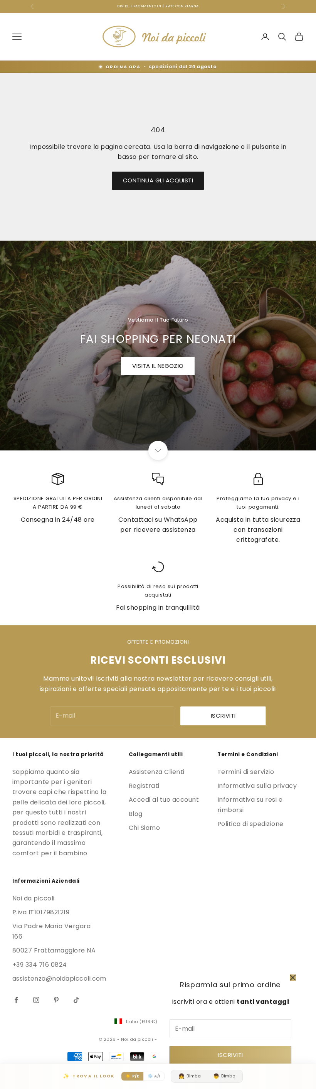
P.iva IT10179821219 (40, 912)
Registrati (144, 785)
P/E (132, 1076)
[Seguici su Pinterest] (56, 1000)
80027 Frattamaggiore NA (54, 950)
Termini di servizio (245, 771)
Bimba (189, 1076)
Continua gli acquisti (158, 180)
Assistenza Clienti (157, 771)
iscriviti (223, 715)
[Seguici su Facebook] (16, 1000)
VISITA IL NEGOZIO (158, 366)
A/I (154, 1076)
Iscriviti (230, 1055)
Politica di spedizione (250, 823)
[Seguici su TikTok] (76, 1000)
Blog (136, 813)
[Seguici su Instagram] (36, 1000)
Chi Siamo (144, 827)
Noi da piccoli (33, 898)
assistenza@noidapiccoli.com (59, 978)
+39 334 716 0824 (39, 964)
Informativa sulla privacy (257, 785)
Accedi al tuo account (164, 799)
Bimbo (224, 1076)
